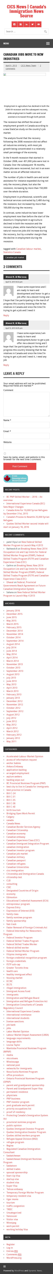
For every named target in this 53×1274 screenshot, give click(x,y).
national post (13, 1065)
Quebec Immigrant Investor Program (25, 1129)
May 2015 (11, 620)
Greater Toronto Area (17, 967)
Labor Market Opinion (18, 1031)
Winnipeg (11, 1222)
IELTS (9, 984)
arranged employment (18, 773)
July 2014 (11, 647)
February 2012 (14, 734)
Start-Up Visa (13, 1175)
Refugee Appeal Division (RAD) (22, 1139)
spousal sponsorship (17, 1172)
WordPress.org (14, 1258)
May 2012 (11, 724)
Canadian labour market (28, 249)
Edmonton (12, 897)
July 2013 (11, 677)
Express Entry (13, 907)
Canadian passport (16, 860)
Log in (10, 1247)
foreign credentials (16, 961)
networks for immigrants (19, 1068)
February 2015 (14, 627)
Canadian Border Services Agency (23, 827)
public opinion (14, 1125)
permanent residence (17, 1092)
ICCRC (10, 981)
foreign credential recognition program (27, 957)
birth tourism (13, 810)
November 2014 (15, 634)
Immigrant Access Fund (18, 991)
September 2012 (15, 711)
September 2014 (15, 641)
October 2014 (13, 637)
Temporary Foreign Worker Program (25, 1192)
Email (7, 431)
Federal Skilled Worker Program (23, 951)
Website (7, 442)
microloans (12, 1058)
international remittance (19, 1014)
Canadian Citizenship (17, 830)
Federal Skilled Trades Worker (22, 944)
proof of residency (16, 1112)
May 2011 (11, 741)
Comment (8, 390)
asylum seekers (14, 776)
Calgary (10, 817)
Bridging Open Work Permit (21, 813)
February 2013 (14, 694)
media (10, 1055)
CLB (8, 880)
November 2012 (15, 704)
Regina (10, 1145)
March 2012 (13, 731)
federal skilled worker (18, 947)
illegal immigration (16, 988)
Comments (14, 1254)
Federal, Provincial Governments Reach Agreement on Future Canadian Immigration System (24, 585)
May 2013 (11, 684)
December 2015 (14, 614)
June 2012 (12, 721)
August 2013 (13, 674)
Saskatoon (12, 1165)
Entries (12, 1251)
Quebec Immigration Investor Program (26, 1132)
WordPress (19, 1271)
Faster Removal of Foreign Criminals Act (27, 927)
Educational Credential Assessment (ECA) (27, 900)
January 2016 (13, 610)
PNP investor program (18, 1102)
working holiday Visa (17, 1229)
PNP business (13, 1098)
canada (10, 820)
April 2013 (12, 687)
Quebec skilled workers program (23, 1135)
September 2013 (15, 671)
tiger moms (12, 1199)
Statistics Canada (12, 252)
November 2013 (15, 664)
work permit (13, 1226)
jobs (9, 1028)
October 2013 (13, 667)
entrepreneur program (18, 904)
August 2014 (13, 644)
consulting (12, 884)
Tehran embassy (15, 1189)
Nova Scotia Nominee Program (22, 1071)
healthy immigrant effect (19, 974)
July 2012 (11, 718)
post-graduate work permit (20, 1105)
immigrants (12, 994)
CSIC (9, 887)
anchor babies (14, 763)
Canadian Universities (18, 867)
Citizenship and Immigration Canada (25, 874)
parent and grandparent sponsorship (25, 1085)
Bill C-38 (11, 803)
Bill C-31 (11, 796)
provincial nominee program (21, 1122)
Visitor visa (12, 1219)
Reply (6, 315)
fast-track (11, 924)
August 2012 (13, 714)
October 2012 (13, 708)
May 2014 (11, 654)
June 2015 (12, 617)
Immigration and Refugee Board (23, 998)
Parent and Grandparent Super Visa (24, 1088)
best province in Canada (19, 790)
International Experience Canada (23, 1011)
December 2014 (14, 630)
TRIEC (10, 1209)
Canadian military (16, 857)
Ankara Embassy (15, 766)
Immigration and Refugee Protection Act (27, 1001)
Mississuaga (13, 1061)
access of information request (22, 759)
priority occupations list (19, 1108)
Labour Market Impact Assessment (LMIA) (28, 1035)
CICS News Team (28, 65)
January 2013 (13, 698)
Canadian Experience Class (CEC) (23, 840)
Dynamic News (35, 1271)
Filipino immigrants (17, 954)
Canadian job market (14, 257)
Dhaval (10, 582)
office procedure (15, 1075)
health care (12, 971)
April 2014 (12, 657)
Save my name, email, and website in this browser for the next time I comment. (24, 458)
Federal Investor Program (20, 937)
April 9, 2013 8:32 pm (14, 282)
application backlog (17, 770)
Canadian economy (16, 833)
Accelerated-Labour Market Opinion (25, 756)
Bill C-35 (11, 800)
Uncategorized (14, 1212)
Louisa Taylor (13, 1045)
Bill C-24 (11, 793)
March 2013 (13, 691)
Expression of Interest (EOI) (20, 910)
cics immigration (15, 870)
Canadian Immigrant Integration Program (28, 843)
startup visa (13, 1179)
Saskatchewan (13, 1155)
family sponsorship (16, 921)
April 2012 (12, 728)
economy (11, 894)
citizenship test (14, 877)
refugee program (15, 1142)
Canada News (13, 823)
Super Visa (12, 1186)
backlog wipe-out (15, 780)
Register (11, 1244)
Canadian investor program (20, 850)
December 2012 (14, 701)
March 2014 (13, 661)
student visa (13, 1182)
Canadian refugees (16, 863)
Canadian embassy (16, 837)
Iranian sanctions (15, 1021)
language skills (14, 1041)
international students (18, 1018)
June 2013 (12, 681)
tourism (11, 1202)
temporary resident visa (19, 1196)
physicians (12, 1095)
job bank (11, 1025)
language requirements (18, 1038)
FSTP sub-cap (13, 964)
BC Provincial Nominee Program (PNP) (26, 783)
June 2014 (12, 651)
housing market (14, 978)
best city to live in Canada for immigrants (28, 786)
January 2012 (13, 738)
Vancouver (12, 1216)
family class (12, 914)
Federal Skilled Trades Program (23, 941)
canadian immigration (18, 847)
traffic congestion (15, 1206)
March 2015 (13, 624)
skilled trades (13, 1169)
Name (7, 420)
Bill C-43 (11, 806)
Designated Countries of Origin (22, 890)
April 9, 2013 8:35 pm (14, 328)
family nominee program (19, 917)
